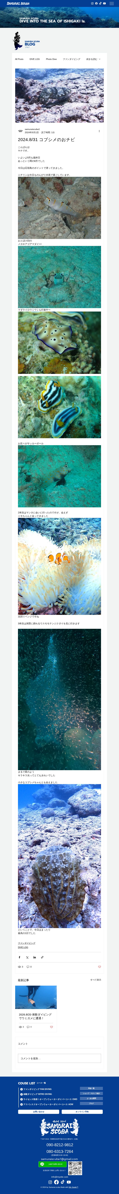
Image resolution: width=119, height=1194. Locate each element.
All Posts (19, 59)
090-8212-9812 (59, 1144)
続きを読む (91, 59)
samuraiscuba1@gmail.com (59, 1159)
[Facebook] (96, 3)
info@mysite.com (59, 1177)
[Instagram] (92, 3)
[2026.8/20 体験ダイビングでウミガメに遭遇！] (36, 997)
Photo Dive (51, 59)
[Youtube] (104, 3)
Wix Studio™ (73, 1187)
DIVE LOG (35, 59)
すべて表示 (95, 980)
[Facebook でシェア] (19, 957)
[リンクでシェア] (42, 957)
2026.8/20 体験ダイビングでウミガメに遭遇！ (35, 1016)
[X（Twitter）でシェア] (27, 957)
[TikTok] (100, 3)
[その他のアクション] (99, 131)
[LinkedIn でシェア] (34, 957)
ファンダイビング (71, 59)
